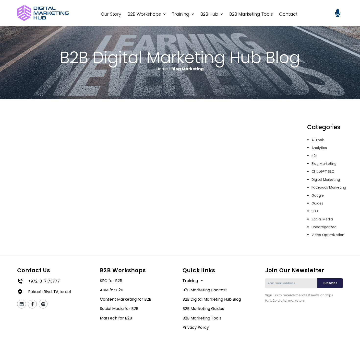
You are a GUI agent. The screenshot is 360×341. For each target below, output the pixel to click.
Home (162, 69)
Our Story (111, 14)
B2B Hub (209, 14)
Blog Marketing (324, 163)
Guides (317, 203)
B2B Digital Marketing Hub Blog (211, 299)
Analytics (319, 147)
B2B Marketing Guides (203, 308)
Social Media (322, 219)
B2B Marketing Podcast (204, 290)
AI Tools (318, 139)
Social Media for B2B (119, 308)
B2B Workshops (144, 14)
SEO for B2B (111, 280)
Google (318, 195)
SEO (315, 211)
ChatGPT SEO (323, 171)
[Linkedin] (21, 304)
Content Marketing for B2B (125, 299)
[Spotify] (43, 304)
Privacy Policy (195, 327)
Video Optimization (328, 234)
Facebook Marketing (329, 187)
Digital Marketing (326, 179)
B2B (314, 155)
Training (180, 14)
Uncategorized (324, 227)
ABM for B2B (111, 290)
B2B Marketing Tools (251, 14)
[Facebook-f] (32, 304)
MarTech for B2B (116, 318)
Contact (288, 14)
